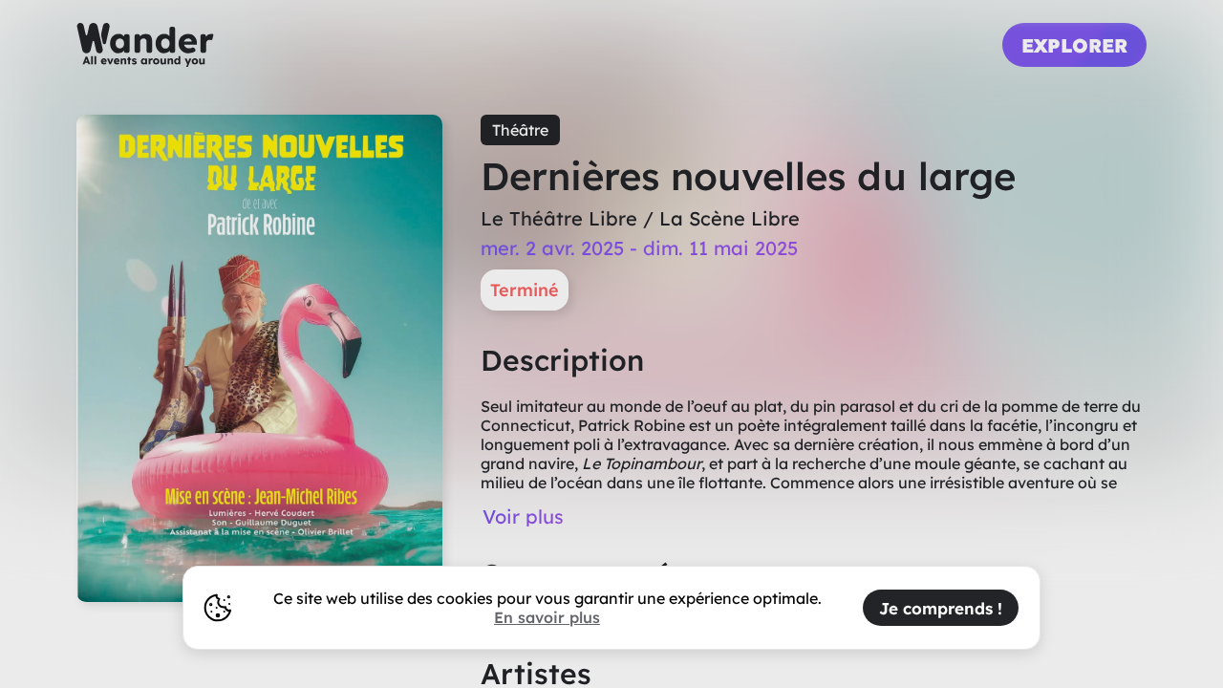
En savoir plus (547, 617)
